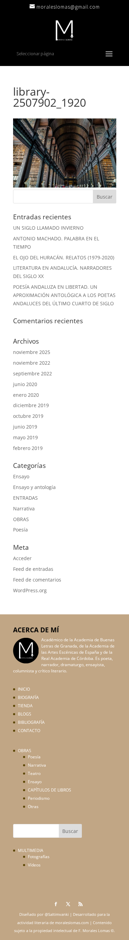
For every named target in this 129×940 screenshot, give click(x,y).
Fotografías (39, 857)
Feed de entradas (33, 569)
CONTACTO (29, 730)
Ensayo (21, 476)
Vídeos (34, 865)
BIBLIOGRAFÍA (31, 722)
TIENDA (25, 706)
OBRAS (21, 519)
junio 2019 (25, 426)
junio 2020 (25, 384)
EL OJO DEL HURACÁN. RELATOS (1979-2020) (63, 257)
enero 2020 (26, 395)
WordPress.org (30, 590)
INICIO (24, 689)
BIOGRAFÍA (28, 697)
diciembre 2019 (31, 405)
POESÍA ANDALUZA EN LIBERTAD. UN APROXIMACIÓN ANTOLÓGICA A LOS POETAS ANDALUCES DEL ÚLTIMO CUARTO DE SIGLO (64, 295)
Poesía (20, 529)
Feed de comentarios (37, 579)
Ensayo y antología (34, 487)
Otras (33, 806)
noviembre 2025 (31, 352)
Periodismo (39, 798)
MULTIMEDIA (30, 850)
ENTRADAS (25, 498)
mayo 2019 (25, 437)
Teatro (34, 773)
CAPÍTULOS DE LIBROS (49, 790)
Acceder (22, 558)
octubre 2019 (28, 416)
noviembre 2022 (31, 362)
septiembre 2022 (32, 373)
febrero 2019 (28, 448)
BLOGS (24, 714)
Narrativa (24, 508)
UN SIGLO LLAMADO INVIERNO (48, 227)
